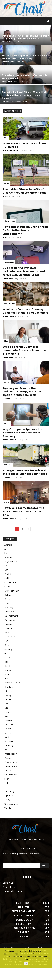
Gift (6, 653)
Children (8, 578)
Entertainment (11, 615)
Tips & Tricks (9, 221)
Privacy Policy (9, 887)
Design (7, 599)
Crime (7, 586)
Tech (6, 787)
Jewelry (7, 695)
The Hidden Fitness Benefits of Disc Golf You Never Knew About (24, 190)
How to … (9, 687)
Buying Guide (9, 303)
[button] (4, 21)
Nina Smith (7, 42)
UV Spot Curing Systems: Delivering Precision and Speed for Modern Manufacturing (24, 271)
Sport (6, 183)
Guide (7, 657)
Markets (8, 720)
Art (5, 549)
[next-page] (34, 529)
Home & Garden (12, 682)
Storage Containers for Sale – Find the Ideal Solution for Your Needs (26, 472)
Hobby (7, 674)
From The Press (11, 636)
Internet (8, 691)
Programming (10, 762)
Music (6, 502)
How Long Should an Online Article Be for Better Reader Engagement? (26, 230)
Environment (10, 620)
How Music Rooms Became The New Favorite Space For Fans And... (23, 511)
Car (5, 138)
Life (6, 707)
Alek (5, 196)
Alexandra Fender (11, 150)
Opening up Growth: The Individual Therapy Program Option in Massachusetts (22, 391)
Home (7, 678)
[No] (48, 957)
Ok (26, 963)
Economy (8, 607)
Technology (9, 262)
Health (7, 382)
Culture (7, 595)
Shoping (8, 770)
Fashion (8, 624)
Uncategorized (11, 804)
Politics (7, 758)
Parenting (8, 745)
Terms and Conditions (13, 891)
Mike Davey (8, 278)
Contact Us (8, 882)
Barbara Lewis (8, 62)
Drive (6, 603)
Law (6, 703)
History (7, 670)
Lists (6, 712)
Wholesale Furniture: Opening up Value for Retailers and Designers (25, 310)
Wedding (8, 808)
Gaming (8, 649)
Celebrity (8, 574)
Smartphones (10, 774)
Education (9, 611)
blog (6, 341)
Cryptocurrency (11, 590)
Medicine (8, 724)
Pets (6, 749)
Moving (7, 733)
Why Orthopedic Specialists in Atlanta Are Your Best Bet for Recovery (23, 432)
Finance (8, 628)
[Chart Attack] (26, 8)
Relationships (10, 766)
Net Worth (9, 741)
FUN (6, 641)
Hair (6, 661)
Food (6, 632)
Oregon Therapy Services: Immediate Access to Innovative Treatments (25, 350)
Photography (10, 753)
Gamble (8, 645)
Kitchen (7, 699)
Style (6, 783)
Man (6, 716)
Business (7, 465)
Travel (7, 799)
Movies (7, 728)
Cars (6, 570)
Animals (8, 544)
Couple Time (10, 582)
